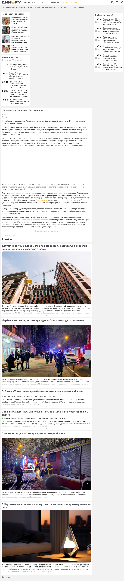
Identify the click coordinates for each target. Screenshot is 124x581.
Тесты (29, 7)
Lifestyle (43, 2)
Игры (74, 7)
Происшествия (70, 2)
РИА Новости (41, 200)
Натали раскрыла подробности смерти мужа (51, 7)
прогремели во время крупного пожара (30, 220)
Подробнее (7, 239)
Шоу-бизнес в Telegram (46, 231)
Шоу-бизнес (29, 2)
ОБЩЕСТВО (54, 2)
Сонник (81, 7)
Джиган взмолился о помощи (13, 7)
